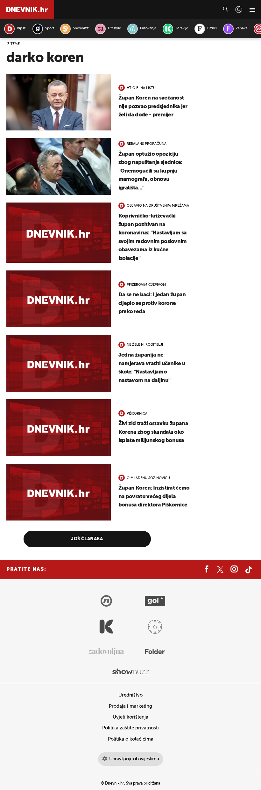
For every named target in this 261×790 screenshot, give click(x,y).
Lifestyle (114, 28)
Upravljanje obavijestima (134, 759)
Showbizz (80, 28)
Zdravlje (181, 28)
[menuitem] (238, 9)
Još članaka (87, 539)
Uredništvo (130, 695)
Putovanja (148, 28)
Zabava (242, 28)
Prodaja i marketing (130, 706)
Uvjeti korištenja (130, 717)
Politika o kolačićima (130, 739)
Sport (49, 28)
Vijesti (21, 28)
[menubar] (238, 9)
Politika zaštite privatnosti (130, 728)
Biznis (212, 28)
